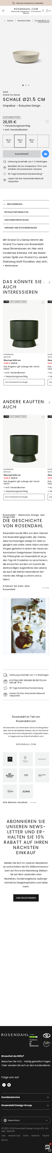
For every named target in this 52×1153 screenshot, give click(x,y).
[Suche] (43, 10)
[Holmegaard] (26, 775)
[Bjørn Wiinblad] (10, 792)
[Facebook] (3, 1084)
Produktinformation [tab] (16, 212)
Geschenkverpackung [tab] (16, 219)
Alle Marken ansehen (15, 802)
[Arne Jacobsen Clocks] (42, 775)
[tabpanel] (26, 253)
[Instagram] (9, 1084)
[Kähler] (10, 759)
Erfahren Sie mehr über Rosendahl (16, 588)
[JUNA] (26, 792)
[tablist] (26, 216)
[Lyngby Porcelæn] (26, 759)
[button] (23, 85)
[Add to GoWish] (45, 154)
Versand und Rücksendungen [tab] (20, 227)
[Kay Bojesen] (10, 775)
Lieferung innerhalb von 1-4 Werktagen (29, 3)
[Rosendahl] (42, 759)
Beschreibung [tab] (15, 204)
